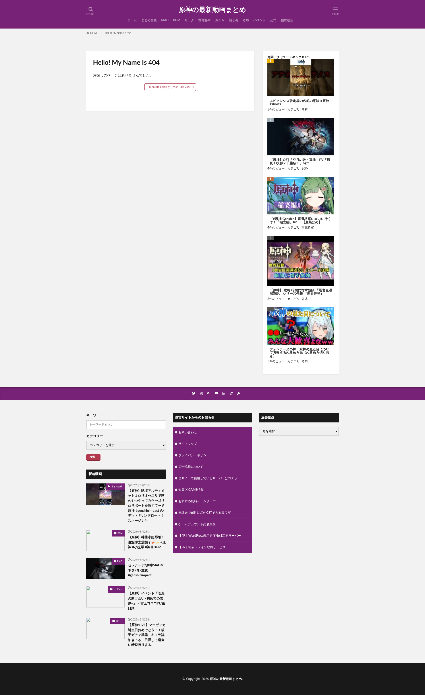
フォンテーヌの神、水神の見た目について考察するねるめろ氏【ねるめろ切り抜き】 (299, 353)
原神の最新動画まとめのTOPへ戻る (170, 87)
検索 (92, 457)
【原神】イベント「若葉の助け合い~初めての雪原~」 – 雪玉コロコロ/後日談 (146, 601)
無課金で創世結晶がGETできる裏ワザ (204, 512)
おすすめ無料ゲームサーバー (198, 501)
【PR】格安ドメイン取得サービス (202, 547)
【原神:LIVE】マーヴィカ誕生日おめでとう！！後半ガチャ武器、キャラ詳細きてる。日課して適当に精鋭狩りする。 (147, 635)
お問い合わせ (187, 432)
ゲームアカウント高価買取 (197, 524)
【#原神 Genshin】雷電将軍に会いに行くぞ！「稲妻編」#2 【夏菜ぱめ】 (300, 220)
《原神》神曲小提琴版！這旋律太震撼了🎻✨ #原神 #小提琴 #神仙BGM (147, 542)
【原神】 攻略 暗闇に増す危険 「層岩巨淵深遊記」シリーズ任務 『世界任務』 (301, 292)
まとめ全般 (149, 20)
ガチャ (219, 20)
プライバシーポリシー (193, 455)
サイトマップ (187, 443)
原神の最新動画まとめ (212, 10)
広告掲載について (190, 466)
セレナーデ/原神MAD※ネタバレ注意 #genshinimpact (146, 570)
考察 (246, 20)
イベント (259, 20)
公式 (273, 20)
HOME (94, 33)
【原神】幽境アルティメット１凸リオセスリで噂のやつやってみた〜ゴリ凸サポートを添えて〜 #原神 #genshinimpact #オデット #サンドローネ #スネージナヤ (146, 505)
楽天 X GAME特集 (191, 489)
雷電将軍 (204, 20)
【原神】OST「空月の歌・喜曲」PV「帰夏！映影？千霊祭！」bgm (300, 161)
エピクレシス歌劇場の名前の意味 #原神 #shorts (299, 102)
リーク (189, 20)
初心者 (233, 20)
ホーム (132, 20)
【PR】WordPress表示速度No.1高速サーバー (209, 535)
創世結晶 (287, 20)
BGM (176, 20)
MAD (165, 20)
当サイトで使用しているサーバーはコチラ (207, 478)
